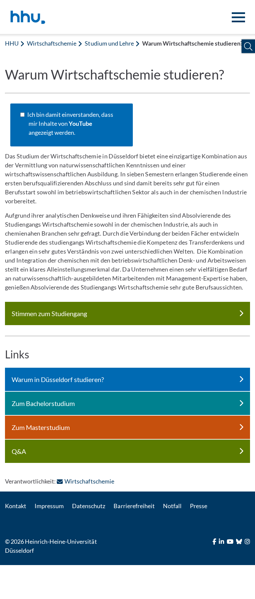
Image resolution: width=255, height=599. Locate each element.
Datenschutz (88, 505)
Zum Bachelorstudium (43, 403)
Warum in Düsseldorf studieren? (58, 379)
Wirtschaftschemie (51, 43)
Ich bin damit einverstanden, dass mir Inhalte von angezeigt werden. (71, 123)
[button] (248, 46)
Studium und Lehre (109, 43)
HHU (12, 43)
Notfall (172, 505)
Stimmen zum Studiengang (49, 313)
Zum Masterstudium (41, 427)
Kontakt (15, 505)
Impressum (49, 505)
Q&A (19, 451)
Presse (198, 505)
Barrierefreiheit (134, 505)
